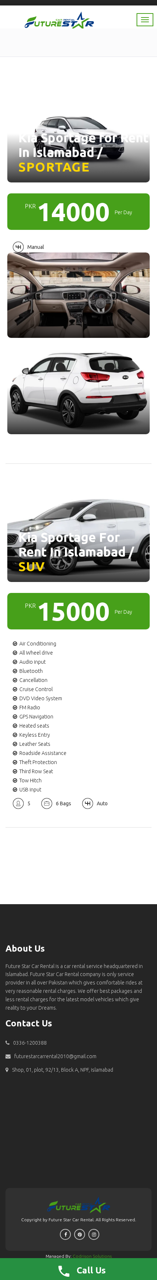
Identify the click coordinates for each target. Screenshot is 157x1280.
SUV (31, 566)
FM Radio (29, 707)
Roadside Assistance (42, 753)
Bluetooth (31, 671)
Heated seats (34, 726)
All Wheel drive (36, 653)
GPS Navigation (36, 717)
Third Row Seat (36, 771)
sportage (53, 166)
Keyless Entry (34, 735)
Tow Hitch (30, 780)
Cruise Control (36, 689)
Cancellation (33, 680)
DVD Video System (40, 698)
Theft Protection (38, 762)
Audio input (32, 662)
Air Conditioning (37, 644)
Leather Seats (34, 744)
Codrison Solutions (92, 1256)
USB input (30, 790)
